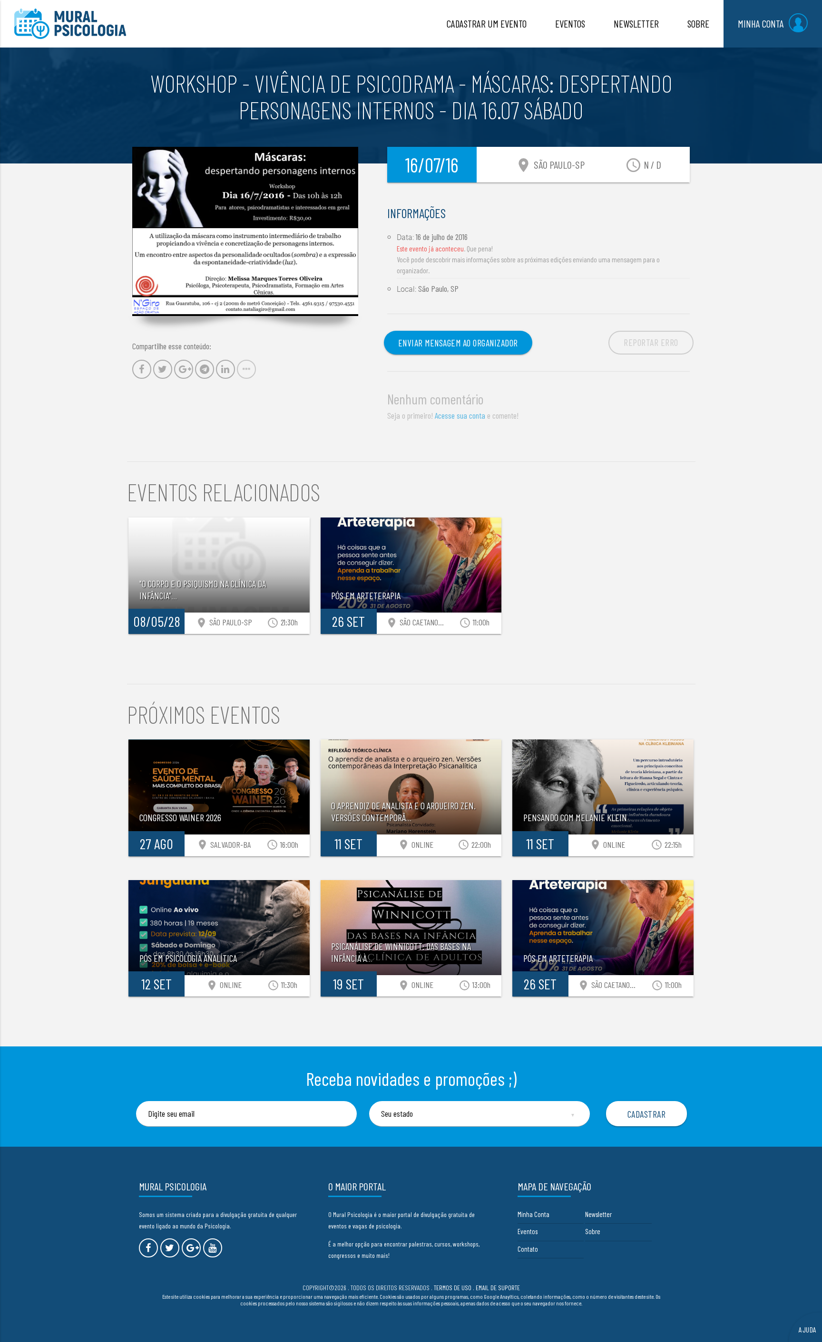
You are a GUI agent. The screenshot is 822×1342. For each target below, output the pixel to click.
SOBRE (698, 23)
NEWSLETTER (636, 23)
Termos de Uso (452, 1288)
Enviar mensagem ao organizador (458, 342)
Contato (528, 1249)
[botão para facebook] (148, 1247)
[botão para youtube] (212, 1247)
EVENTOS (570, 23)
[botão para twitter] (169, 1247)
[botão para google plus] (191, 1247)
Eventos (528, 1231)
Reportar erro (651, 342)
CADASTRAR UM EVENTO (487, 23)
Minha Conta (533, 1214)
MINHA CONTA (761, 23)
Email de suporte (498, 1288)
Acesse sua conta (460, 415)
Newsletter (598, 1214)
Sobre (592, 1231)
